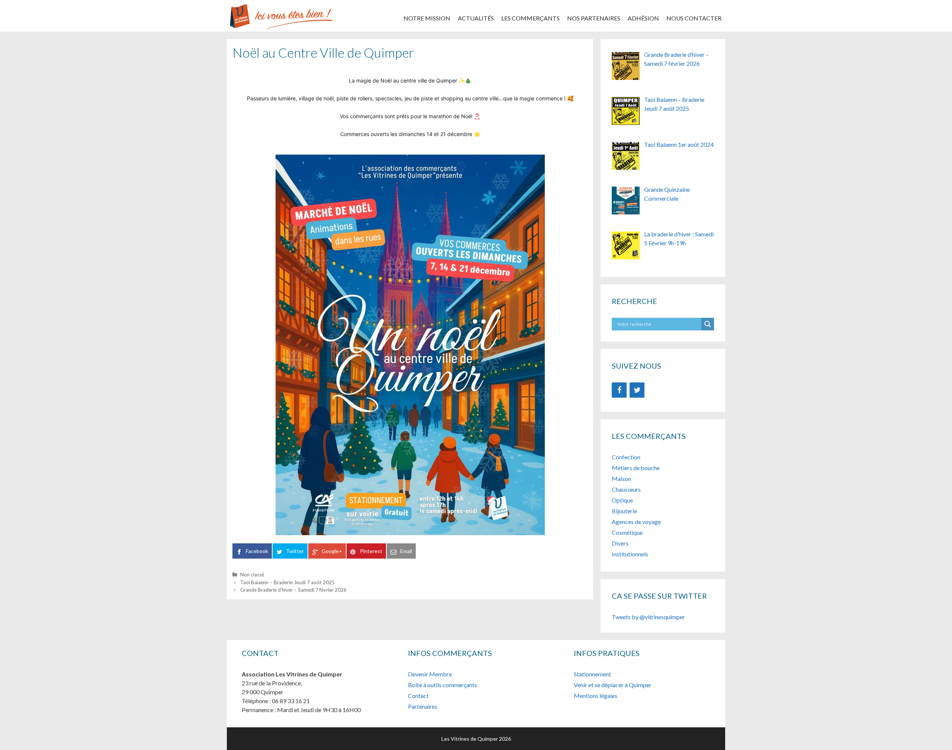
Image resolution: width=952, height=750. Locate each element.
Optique (622, 500)
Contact (418, 695)
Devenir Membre (430, 674)
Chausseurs (626, 489)
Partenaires (422, 706)
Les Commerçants (530, 18)
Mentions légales (595, 695)
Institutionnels (630, 553)
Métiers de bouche (636, 467)
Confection (626, 456)
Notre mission (426, 18)
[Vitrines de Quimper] (281, 15)
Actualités (476, 18)
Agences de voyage (636, 521)
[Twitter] (637, 390)
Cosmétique (627, 532)
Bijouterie (625, 510)
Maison (621, 478)
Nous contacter (693, 18)
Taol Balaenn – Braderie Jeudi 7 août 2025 (287, 582)
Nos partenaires (593, 18)
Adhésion (643, 18)
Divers (620, 543)
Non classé (252, 575)
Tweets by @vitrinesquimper (648, 616)
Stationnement (592, 674)
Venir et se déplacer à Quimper (613, 684)
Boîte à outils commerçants (442, 684)
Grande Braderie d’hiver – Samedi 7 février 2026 (293, 590)
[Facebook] (619, 390)
